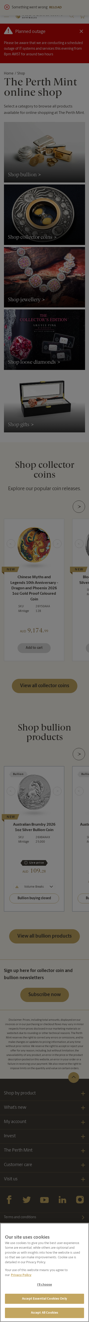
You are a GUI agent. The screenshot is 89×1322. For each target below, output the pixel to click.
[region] (44, 1272)
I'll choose (44, 1284)
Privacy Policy (21, 1275)
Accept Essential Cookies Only (44, 1298)
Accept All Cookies (44, 1312)
